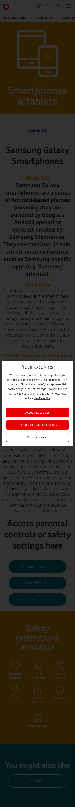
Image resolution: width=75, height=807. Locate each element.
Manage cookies (37, 437)
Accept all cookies (37, 412)
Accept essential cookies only (37, 425)
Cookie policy (42, 398)
